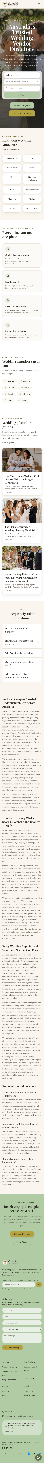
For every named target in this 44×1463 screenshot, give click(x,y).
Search (23, 95)
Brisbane (26, 381)
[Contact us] (38, 1457)
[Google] (11, 1448)
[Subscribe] (39, 1284)
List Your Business (23, 113)
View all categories (9, 149)
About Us (6, 1391)
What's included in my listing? (22, 653)
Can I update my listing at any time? (22, 664)
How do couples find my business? (22, 630)
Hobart (10, 394)
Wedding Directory (9, 1367)
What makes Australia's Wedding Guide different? (22, 676)
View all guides (8, 443)
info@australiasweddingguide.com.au (19, 1416)
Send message (14, 1347)
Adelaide (11, 381)
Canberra (11, 388)
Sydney (24, 400)
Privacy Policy (29, 1391)
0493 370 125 (10, 1412)
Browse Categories (22, 105)
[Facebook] (7, 1448)
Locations (6, 1375)
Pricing (26, 1374)
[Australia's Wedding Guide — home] (10, 4)
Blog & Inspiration (9, 1380)
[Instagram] (3, 1448)
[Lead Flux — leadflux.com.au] (34, 1454)
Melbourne (26, 394)
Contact (5, 1395)
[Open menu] (39, 4)
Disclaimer (28, 1400)
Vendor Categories (9, 1371)
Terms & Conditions (31, 1395)
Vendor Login (29, 1378)
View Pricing (22, 1242)
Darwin (26, 388)
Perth (10, 400)
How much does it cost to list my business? (22, 642)
